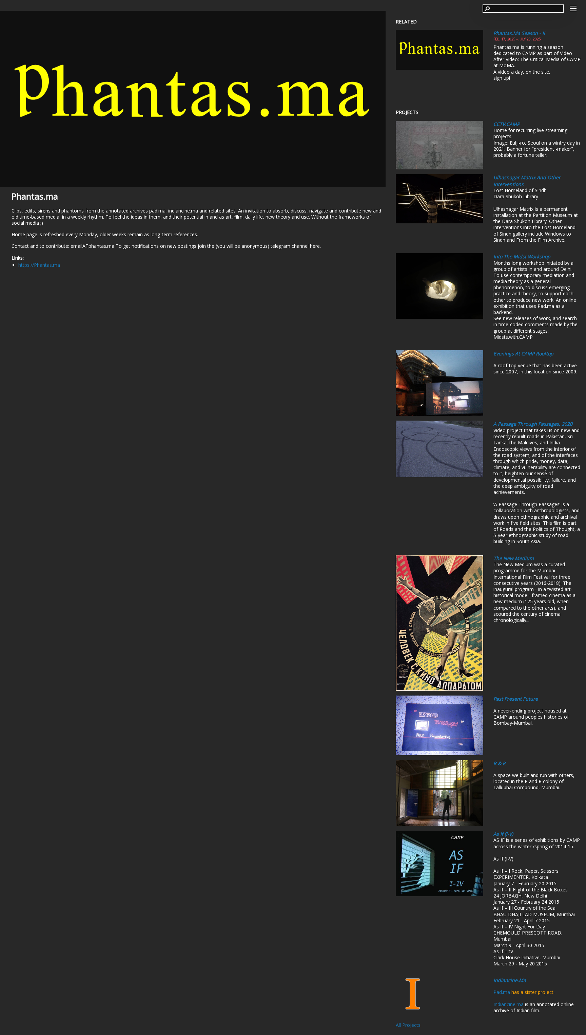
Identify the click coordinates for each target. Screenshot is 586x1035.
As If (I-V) (503, 834)
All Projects (408, 1025)
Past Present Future (515, 699)
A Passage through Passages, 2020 (532, 424)
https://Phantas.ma (39, 265)
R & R (499, 763)
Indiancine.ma (509, 980)
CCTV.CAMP (506, 124)
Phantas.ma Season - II (519, 33)
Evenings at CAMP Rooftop (523, 353)
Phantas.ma (35, 196)
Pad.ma (501, 992)
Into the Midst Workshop (521, 256)
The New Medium (513, 558)
